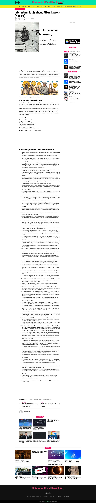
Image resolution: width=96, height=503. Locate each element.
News (23, 6)
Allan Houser (35, 399)
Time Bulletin (47, 501)
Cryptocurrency (48, 6)
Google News (69, 6)
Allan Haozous (29, 399)
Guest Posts (63, 6)
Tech (33, 6)
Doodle (40, 399)
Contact (33, 496)
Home (19, 6)
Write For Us (75, 6)
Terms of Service (46, 496)
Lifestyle (37, 6)
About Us (29, 496)
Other (54, 6)
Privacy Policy (38, 496)
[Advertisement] (39, 61)
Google (44, 399)
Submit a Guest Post (59, 496)
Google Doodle (49, 399)
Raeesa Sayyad (22, 19)
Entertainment (28, 6)
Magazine (58, 6)
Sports (42, 6)
